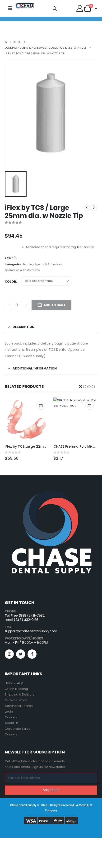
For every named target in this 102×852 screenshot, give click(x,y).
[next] (94, 207)
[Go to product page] (27, 419)
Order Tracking (16, 688)
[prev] (86, 207)
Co (84, 805)
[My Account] (80, 8)
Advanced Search (19, 706)
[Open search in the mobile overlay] (54, 8)
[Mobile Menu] (10, 8)
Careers (11, 717)
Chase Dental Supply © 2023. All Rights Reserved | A (44, 805)
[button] (80, 386)
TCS (80, 247)
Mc (81, 805)
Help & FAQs (14, 683)
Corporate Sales (17, 728)
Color (10, 281)
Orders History (16, 700)
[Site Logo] (24, 5)
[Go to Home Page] (6, 42)
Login (9, 711)
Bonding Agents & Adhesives (42, 264)
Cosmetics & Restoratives (22, 270)
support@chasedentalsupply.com (31, 631)
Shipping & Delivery (19, 694)
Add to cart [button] (41, 405)
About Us (12, 723)
